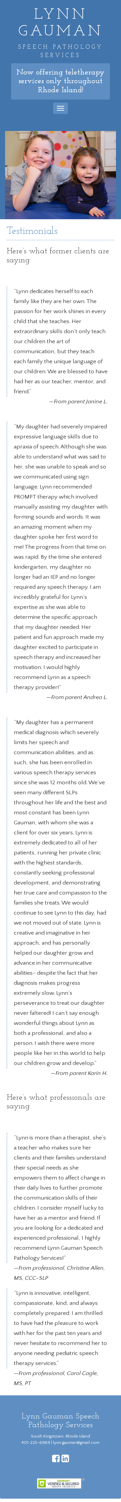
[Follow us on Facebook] (55, 1460)
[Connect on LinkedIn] (65, 1460)
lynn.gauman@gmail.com (76, 1442)
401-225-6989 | (37, 1442)
